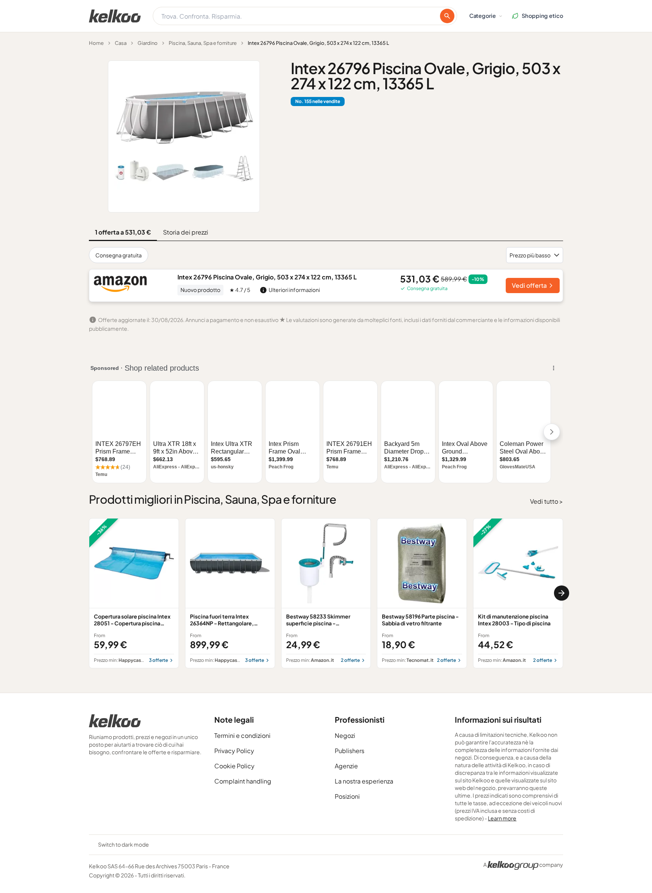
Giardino (148, 43)
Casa (121, 43)
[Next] (561, 593)
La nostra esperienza (364, 781)
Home (96, 43)
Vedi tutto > (546, 501)
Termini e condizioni (242, 735)
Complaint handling (242, 781)
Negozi (345, 735)
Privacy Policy (234, 751)
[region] (326, 593)
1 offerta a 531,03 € (123, 232)
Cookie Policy (234, 766)
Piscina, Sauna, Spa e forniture (203, 43)
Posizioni (347, 796)
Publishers (349, 751)
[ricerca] (447, 16)
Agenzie (346, 766)
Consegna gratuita (118, 255)
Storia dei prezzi (185, 232)
